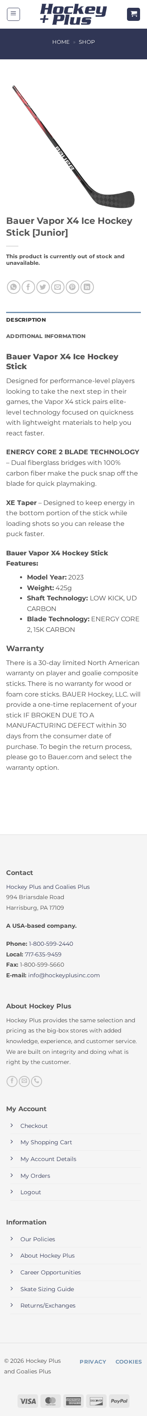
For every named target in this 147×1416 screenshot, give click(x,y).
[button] (13, 14)
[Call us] (36, 1081)
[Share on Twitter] (43, 287)
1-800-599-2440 (51, 943)
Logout (30, 1192)
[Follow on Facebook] (12, 1081)
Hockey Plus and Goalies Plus (48, 887)
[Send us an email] (24, 1081)
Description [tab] (26, 320)
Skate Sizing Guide (47, 1289)
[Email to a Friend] (58, 287)
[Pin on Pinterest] (72, 287)
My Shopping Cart (46, 1142)
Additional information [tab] (46, 336)
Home (61, 42)
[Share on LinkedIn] (87, 287)
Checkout (34, 1126)
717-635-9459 (43, 954)
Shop (87, 42)
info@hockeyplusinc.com (64, 975)
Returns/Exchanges (48, 1305)
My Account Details (48, 1159)
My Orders (35, 1175)
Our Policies (37, 1239)
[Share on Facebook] (28, 287)
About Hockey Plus (47, 1255)
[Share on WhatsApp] (13, 287)
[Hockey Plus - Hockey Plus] (74, 14)
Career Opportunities (50, 1272)
